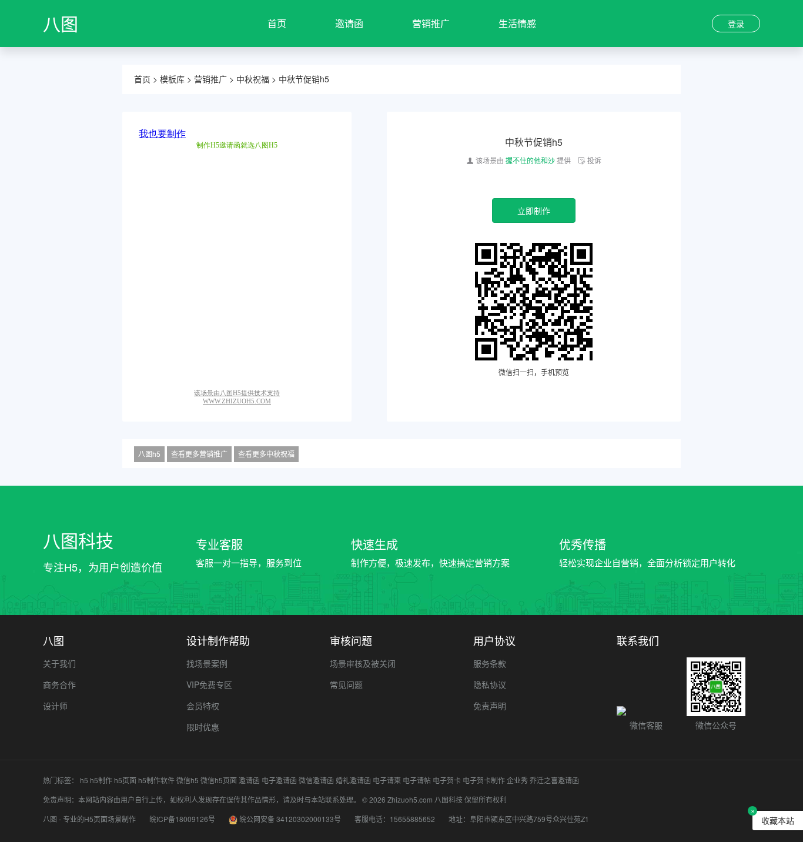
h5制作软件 (156, 780)
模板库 (172, 79)
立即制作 (533, 210)
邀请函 (349, 23)
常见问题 (346, 684)
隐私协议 (489, 684)
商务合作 (59, 684)
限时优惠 (202, 727)
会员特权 (202, 705)
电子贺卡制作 (484, 780)
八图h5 (149, 454)
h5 (84, 780)
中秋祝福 (252, 79)
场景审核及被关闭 (363, 663)
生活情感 (517, 23)
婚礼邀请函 (353, 780)
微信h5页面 (218, 780)
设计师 (55, 705)
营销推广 (431, 23)
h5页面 (125, 780)
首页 (276, 23)
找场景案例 (206, 663)
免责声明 (489, 705)
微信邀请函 (316, 780)
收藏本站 (777, 820)
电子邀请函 (279, 780)
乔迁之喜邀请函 (554, 780)
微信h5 (187, 780)
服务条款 (489, 663)
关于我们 (59, 663)
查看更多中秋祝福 (266, 454)
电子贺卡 (447, 780)
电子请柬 (387, 780)
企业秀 (517, 780)
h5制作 (101, 780)
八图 (60, 23)
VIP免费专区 (209, 684)
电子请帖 (417, 780)
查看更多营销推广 (199, 454)
